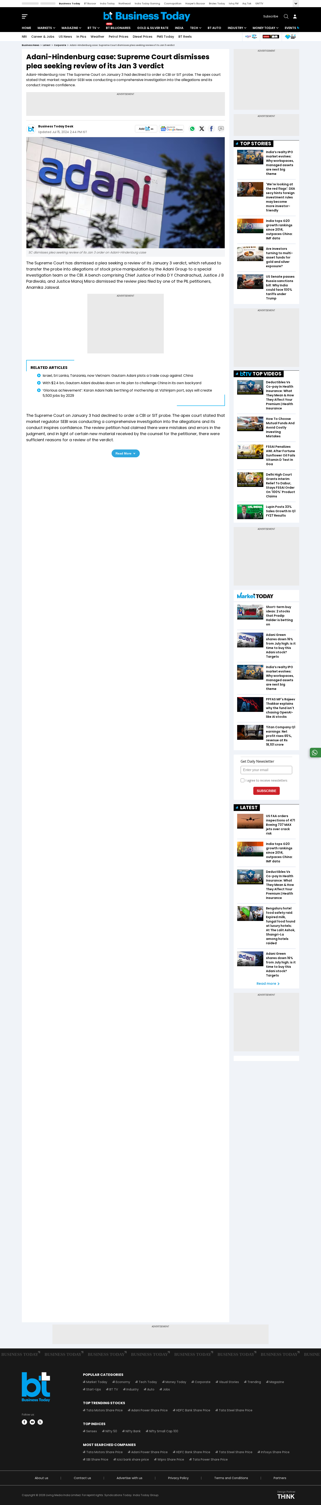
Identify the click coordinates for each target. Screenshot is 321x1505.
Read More (123, 453)
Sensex (91, 1431)
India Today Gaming (147, 3)
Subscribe (270, 16)
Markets (45, 28)
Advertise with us (129, 1478)
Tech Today (148, 1382)
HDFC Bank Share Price (193, 1410)
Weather (97, 36)
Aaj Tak (246, 3)
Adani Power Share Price (149, 1410)
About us (41, 1478)
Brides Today (217, 3)
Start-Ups (93, 1389)
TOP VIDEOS (267, 374)
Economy (123, 1382)
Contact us (82, 1478)
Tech (194, 28)
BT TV (92, 28)
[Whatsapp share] (192, 129)
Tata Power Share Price (210, 1459)
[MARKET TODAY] (255, 596)
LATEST (249, 808)
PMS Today (165, 36)
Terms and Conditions (231, 1478)
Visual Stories (229, 1382)
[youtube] (32, 1422)
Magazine (70, 28)
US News (65, 36)
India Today (107, 3)
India (179, 28)
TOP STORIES (255, 144)
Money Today (264, 28)
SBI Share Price (97, 1459)
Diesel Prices (142, 36)
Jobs (166, 1389)
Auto (150, 1389)
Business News (30, 45)
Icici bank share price (133, 1459)
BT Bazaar (90, 3)
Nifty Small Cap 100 (163, 1431)
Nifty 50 (111, 1431)
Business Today (69, 3)
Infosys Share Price (275, 1452)
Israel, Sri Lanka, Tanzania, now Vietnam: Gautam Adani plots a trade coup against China (118, 375)
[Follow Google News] (171, 128)
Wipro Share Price (170, 1459)
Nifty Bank (133, 1431)
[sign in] (294, 16)
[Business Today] (147, 16)
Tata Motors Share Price (104, 1410)
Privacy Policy (178, 1478)
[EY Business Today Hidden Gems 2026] (290, 36)
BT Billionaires (118, 28)
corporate (60, 45)
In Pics (81, 36)
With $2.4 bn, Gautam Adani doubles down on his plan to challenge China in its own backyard (122, 382)
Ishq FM (233, 3)
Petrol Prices (118, 36)
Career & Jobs (42, 36)
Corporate (203, 1382)
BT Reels (185, 36)
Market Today (96, 1382)
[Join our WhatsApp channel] (314, 756)
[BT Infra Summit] (251, 36)
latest (46, 45)
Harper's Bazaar (195, 3)
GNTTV (259, 3)
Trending (254, 1382)
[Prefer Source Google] (146, 128)
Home (26, 28)
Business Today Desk (55, 126)
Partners (280, 1478)
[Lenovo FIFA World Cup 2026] (271, 36)
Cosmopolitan (172, 3)
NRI (24, 36)
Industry (235, 28)
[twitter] (40, 1422)
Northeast (125, 3)
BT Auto (214, 28)
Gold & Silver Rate (152, 28)
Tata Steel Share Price (235, 1410)
